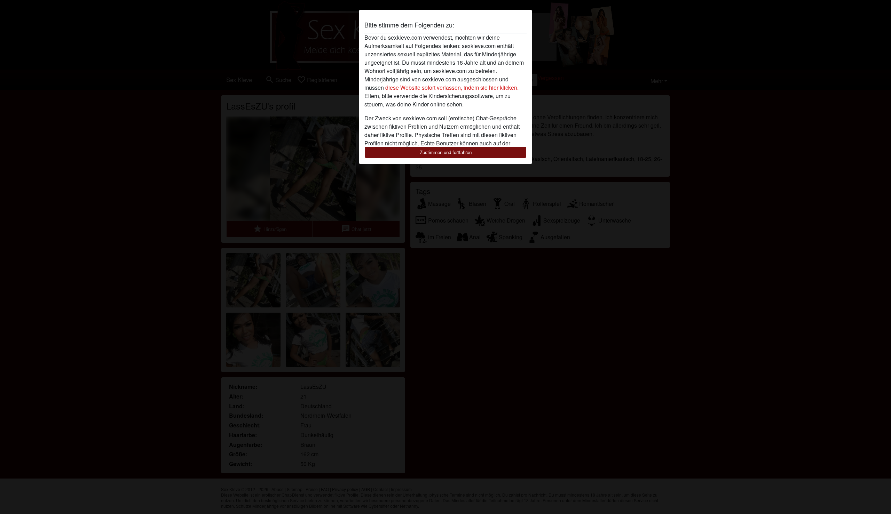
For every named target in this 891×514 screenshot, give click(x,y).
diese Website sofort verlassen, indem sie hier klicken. (452, 87)
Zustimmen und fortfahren (446, 152)
